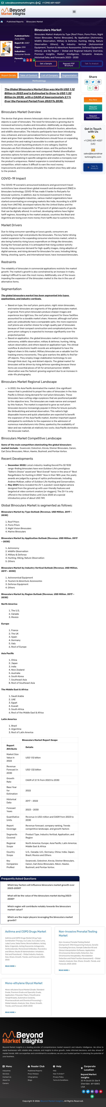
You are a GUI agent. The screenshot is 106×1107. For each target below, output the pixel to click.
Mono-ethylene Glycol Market (23, 983)
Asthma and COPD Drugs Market (25, 931)
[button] (74, 12)
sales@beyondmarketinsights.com (22, 3)
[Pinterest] (101, 1091)
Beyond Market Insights (51, 1101)
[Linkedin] (83, 1091)
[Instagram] (96, 1091)
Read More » (10, 966)
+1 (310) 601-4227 (51, 3)
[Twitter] (88, 1091)
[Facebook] (92, 1091)
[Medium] (92, 1096)
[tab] (8, 75)
